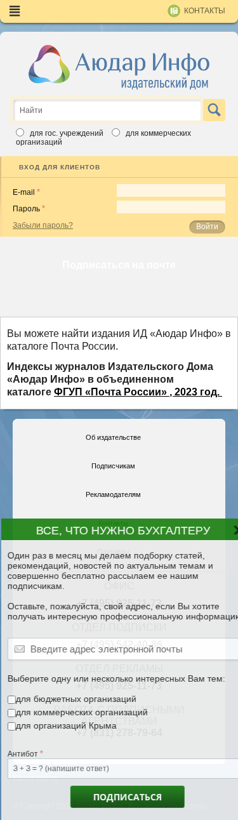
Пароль (26, 208)
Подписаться (115, 797)
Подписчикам (113, 466)
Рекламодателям (113, 494)
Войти (207, 226)
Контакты (204, 10)
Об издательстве (113, 437)
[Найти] (214, 110)
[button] (228, 535)
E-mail (24, 192)
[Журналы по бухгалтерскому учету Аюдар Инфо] (119, 66)
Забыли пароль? (43, 225)
